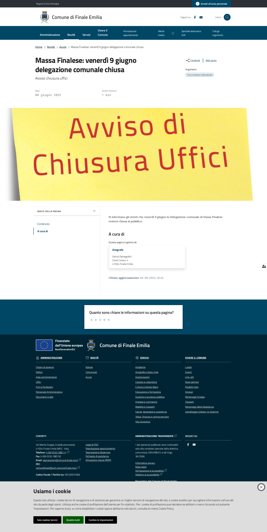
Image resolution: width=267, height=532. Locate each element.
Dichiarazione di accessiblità (149, 471)
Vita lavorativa (142, 421)
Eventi (188, 372)
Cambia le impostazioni (101, 520)
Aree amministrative (46, 377)
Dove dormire (192, 382)
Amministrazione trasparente (154, 436)
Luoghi (188, 367)
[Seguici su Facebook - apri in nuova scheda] (194, 17)
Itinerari (189, 392)
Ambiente (140, 367)
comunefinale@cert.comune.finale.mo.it (56, 468)
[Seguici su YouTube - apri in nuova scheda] (200, 17)
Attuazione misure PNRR (98, 460)
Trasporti (189, 402)
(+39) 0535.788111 (56, 452)
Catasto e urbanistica (146, 382)
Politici (39, 372)
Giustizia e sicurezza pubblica (150, 397)
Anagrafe (117, 250)
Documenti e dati (44, 397)
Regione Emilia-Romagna (47, 3)
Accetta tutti (73, 520)
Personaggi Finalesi (195, 397)
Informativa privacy (145, 463)
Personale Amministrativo (49, 392)
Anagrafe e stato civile (146, 372)
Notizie (89, 367)
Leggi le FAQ (92, 444)
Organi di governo (45, 367)
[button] (227, 17)
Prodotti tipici (192, 387)
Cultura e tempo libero (146, 387)
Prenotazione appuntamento (100, 448)
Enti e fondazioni (44, 387)
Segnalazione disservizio (98, 452)
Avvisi (62, 47)
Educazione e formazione (148, 392)
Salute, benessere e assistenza (151, 412)
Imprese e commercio (146, 402)
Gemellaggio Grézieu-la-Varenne (201, 412)
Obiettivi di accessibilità (147, 474)
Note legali (140, 467)
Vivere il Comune (195, 358)
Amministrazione (51, 358)
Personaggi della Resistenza (199, 407)
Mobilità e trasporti (145, 407)
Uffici (38, 382)
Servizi (144, 358)
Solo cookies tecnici (47, 520)
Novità (51, 47)
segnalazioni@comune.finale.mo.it (60, 460)
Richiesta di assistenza (97, 456)
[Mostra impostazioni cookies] (264, 266)
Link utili (189, 377)
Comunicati (91, 372)
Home (38, 47)
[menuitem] (50, 35)
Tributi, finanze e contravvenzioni (152, 417)
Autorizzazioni (142, 377)
